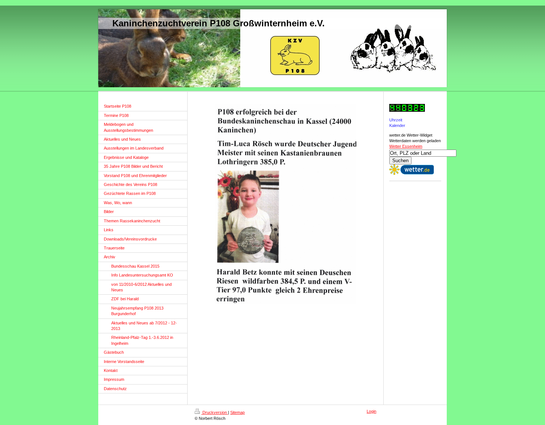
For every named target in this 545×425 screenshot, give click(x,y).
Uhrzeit (395, 120)
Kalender (397, 125)
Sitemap (237, 412)
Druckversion (214, 412)
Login (371, 411)
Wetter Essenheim (405, 146)
